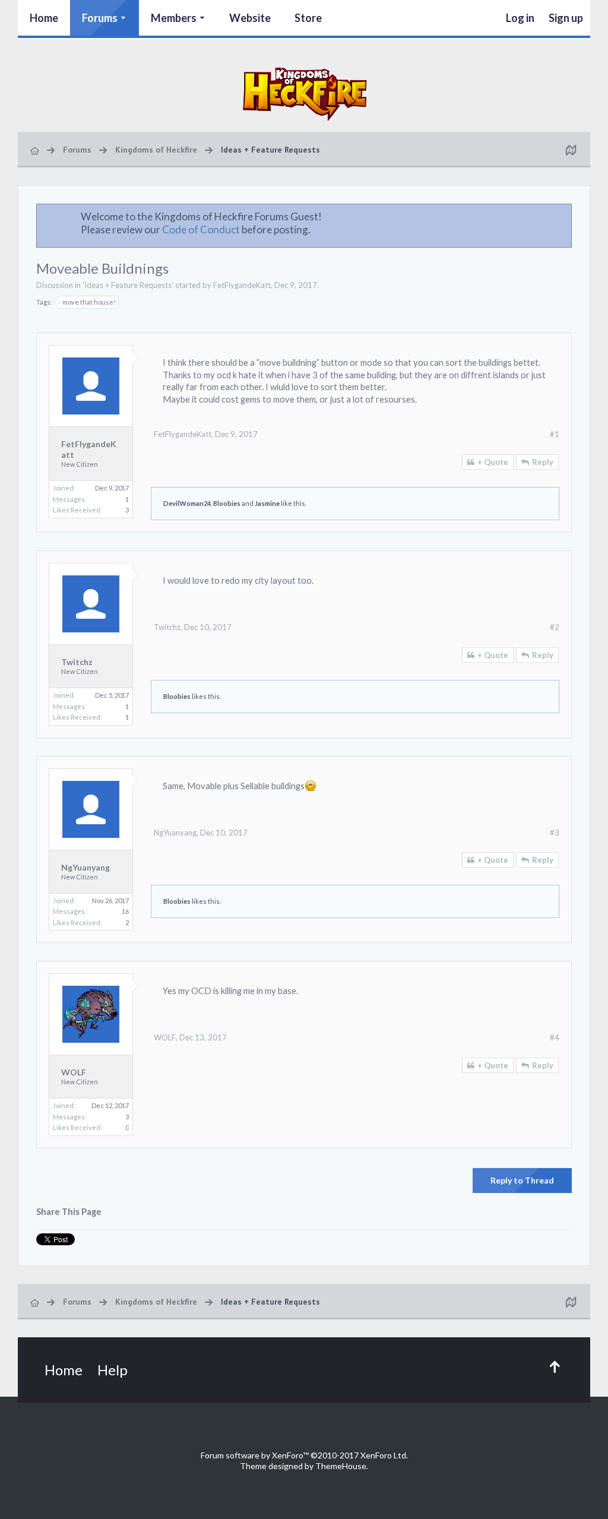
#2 (554, 627)
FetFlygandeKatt (242, 285)
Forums (100, 17)
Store (308, 17)
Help (112, 1369)
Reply (542, 462)
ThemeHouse (340, 1466)
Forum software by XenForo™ (304, 1455)
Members (174, 17)
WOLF (73, 1072)
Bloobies (226, 503)
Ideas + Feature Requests (128, 285)
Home (44, 17)
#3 (554, 832)
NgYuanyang (85, 867)
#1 (554, 434)
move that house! (89, 302)
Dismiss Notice (563, 216)
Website (250, 17)
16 (125, 911)
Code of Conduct (201, 229)
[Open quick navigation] (570, 150)
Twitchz (77, 662)
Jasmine (267, 503)
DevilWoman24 (187, 503)
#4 (554, 1037)
